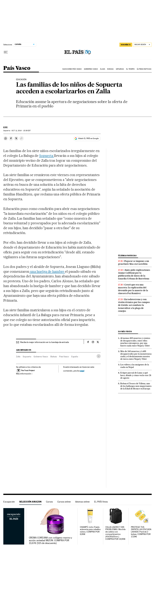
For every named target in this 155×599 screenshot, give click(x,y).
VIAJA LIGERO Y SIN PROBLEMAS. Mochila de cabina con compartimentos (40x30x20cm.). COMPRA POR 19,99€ (115, 533)
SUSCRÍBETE (126, 45)
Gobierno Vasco (91, 69)
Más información (23, 373)
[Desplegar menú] (5, 52)
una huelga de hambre (47, 271)
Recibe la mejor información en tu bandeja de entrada (44, 342)
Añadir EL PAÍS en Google (88, 138)
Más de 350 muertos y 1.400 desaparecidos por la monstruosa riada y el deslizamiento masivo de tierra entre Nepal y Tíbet (136, 355)
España (74, 356)
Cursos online (64, 501)
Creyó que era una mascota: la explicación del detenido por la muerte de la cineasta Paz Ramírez (133, 289)
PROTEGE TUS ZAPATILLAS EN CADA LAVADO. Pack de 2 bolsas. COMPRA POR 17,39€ (141, 532)
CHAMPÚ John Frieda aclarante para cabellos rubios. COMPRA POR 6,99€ (90, 530)
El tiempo (130, 69)
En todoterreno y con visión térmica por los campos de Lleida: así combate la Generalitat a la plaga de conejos (134, 305)
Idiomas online (82, 501)
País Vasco (16, 68)
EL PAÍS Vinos (101, 501)
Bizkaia (110, 69)
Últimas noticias (144, 69)
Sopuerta (46, 156)
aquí (82, 370)
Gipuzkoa (120, 69)
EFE (5, 127)
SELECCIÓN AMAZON (30, 501)
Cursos (49, 501)
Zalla (18, 356)
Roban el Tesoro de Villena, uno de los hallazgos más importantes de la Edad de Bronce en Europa (136, 386)
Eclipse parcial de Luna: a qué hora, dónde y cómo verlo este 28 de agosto (135, 375)
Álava (102, 69)
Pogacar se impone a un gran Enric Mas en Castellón (133, 262)
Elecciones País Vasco (72, 69)
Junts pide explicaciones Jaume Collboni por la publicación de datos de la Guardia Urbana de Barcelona (134, 274)
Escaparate (9, 501)
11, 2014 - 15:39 (21, 131)
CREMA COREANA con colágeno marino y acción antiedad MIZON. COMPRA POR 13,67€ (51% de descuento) (50, 540)
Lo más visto (125, 331)
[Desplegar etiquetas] (99, 356)
